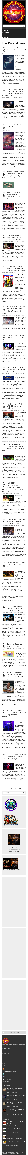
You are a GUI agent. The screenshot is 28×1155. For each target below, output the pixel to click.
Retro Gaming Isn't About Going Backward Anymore (16, 1096)
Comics (7, 1132)
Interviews (8, 1138)
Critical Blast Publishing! (13, 1060)
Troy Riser (17, 1153)
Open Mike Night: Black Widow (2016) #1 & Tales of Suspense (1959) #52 (16, 1142)
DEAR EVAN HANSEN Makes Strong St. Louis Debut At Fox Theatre (15, 608)
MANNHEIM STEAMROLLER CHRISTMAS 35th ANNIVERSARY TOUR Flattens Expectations (13, 487)
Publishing (6, 32)
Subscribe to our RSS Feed (10, 1069)
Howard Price (9, 1048)
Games (7, 1099)
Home (3, 39)
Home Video (8, 1125)
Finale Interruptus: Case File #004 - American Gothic (14, 1103)
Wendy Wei (21, 101)
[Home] (14, 12)
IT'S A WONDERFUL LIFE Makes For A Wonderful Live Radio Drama (16, 521)
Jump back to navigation (14, 1032)
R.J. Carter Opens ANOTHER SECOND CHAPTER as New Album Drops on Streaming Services (13, 870)
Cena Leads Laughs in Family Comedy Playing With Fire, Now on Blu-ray (16, 268)
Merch (5, 35)
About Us (6, 1050)
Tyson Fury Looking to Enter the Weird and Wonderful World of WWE (16, 675)
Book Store (7, 37)
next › (15, 788)
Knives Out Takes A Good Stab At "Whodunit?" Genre (16, 565)
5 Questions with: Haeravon (13, 1136)
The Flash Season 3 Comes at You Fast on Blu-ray (15, 1122)
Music (16, 1114)
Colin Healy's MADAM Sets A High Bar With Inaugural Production (14, 237)
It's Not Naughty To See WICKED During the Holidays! (15, 406)
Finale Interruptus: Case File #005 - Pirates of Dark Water (14, 1089)
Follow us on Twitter (8, 1074)
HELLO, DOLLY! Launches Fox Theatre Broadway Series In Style (16, 757)
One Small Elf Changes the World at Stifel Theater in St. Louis (16, 369)
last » (20, 788)
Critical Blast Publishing (10, 1114)
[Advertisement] (9, 901)
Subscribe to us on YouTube (10, 1071)
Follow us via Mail (8, 1079)
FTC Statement (5, 1053)
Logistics (6, 30)
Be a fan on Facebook (9, 1076)
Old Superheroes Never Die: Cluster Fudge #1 (16, 1129)
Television (8, 1092)
